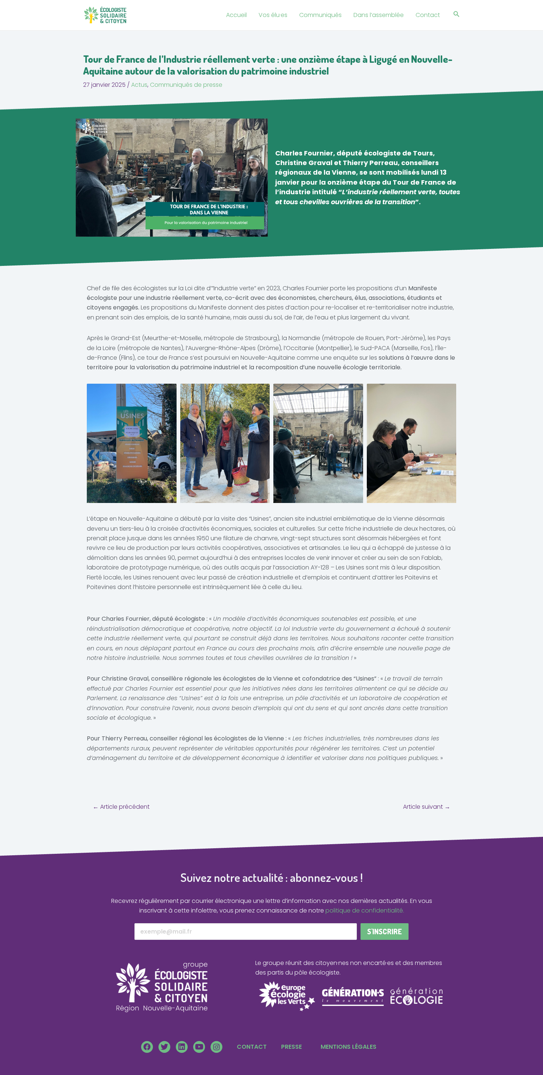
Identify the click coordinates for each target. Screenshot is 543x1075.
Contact (428, 15)
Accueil (236, 15)
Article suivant (426, 807)
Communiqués (320, 15)
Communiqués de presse (186, 85)
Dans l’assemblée (379, 15)
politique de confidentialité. (364, 910)
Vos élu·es (273, 15)
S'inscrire (384, 931)
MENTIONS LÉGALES (348, 1047)
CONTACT (252, 1047)
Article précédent (121, 807)
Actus (139, 85)
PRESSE (291, 1047)
